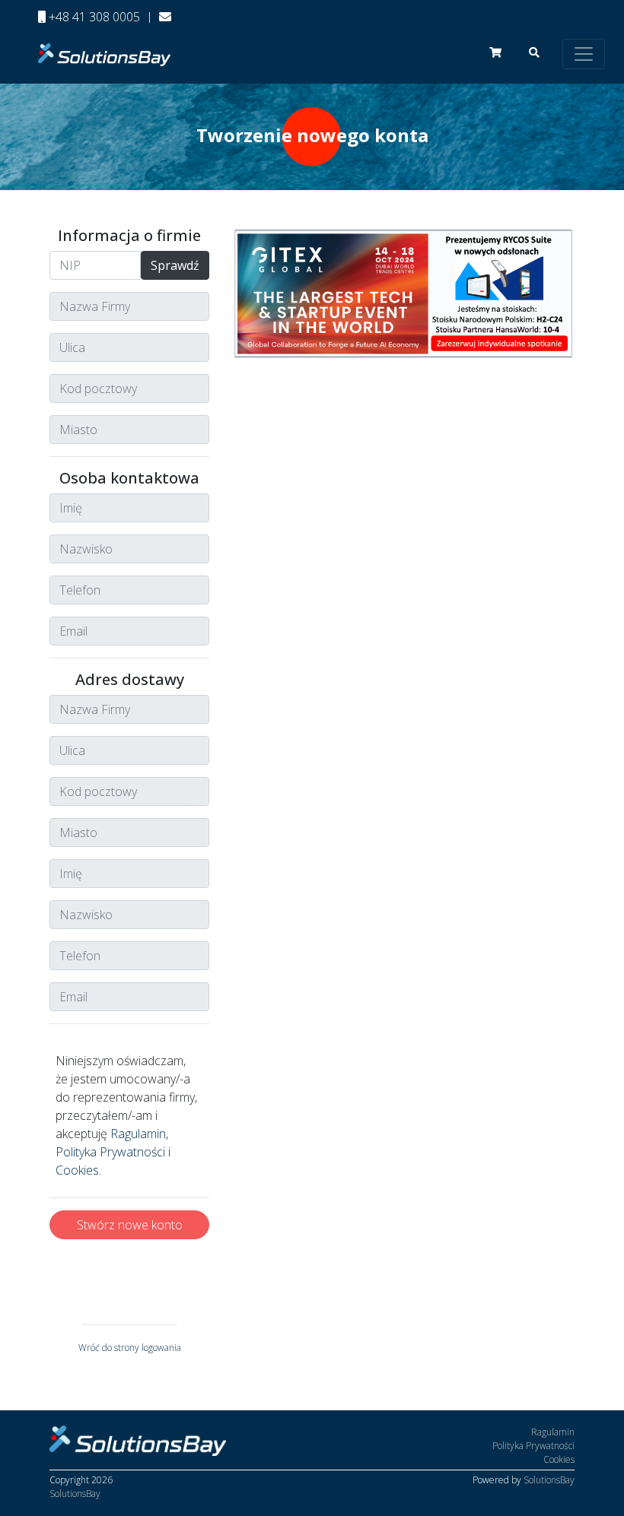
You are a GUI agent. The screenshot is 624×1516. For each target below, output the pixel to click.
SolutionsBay (74, 1493)
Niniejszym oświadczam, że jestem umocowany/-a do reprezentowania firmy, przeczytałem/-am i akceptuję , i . (126, 1115)
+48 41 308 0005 (93, 16)
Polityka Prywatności (110, 1151)
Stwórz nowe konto (130, 1224)
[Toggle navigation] (583, 54)
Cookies (77, 1170)
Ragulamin (138, 1133)
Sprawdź (175, 265)
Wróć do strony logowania (129, 1347)
